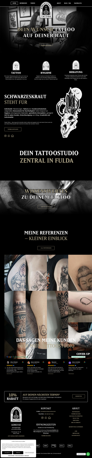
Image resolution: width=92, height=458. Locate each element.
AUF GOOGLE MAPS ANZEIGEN (16, 436)
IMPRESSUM (76, 433)
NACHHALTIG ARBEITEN (75, 416)
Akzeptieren (7, 452)
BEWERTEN (78, 396)
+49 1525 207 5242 (48, 414)
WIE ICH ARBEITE (75, 422)
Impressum (26, 455)
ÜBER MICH (76, 420)
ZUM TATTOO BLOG (46, 206)
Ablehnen (18, 452)
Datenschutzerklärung (19, 455)
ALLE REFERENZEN (46, 248)
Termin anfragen (13, 129)
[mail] (12, 136)
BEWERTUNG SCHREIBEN (76, 426)
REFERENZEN (76, 411)
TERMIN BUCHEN (46, 435)
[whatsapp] (9, 136)
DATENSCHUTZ (76, 435)
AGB (76, 431)
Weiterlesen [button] (9, 373)
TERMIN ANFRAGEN (46, 45)
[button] (87, 368)
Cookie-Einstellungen (29, 452)
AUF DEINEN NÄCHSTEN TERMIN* (41, 394)
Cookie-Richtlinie (11, 455)
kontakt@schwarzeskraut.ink (48, 411)
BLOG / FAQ (76, 418)
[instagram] (5, 136)
